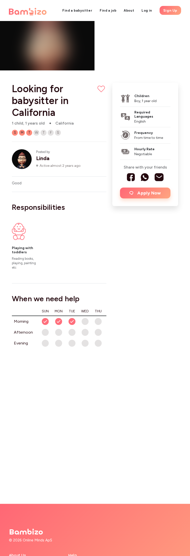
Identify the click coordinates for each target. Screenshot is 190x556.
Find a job (108, 10)
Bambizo (26, 532)
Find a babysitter (77, 10)
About (129, 10)
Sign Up (170, 10)
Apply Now (149, 193)
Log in (147, 10)
